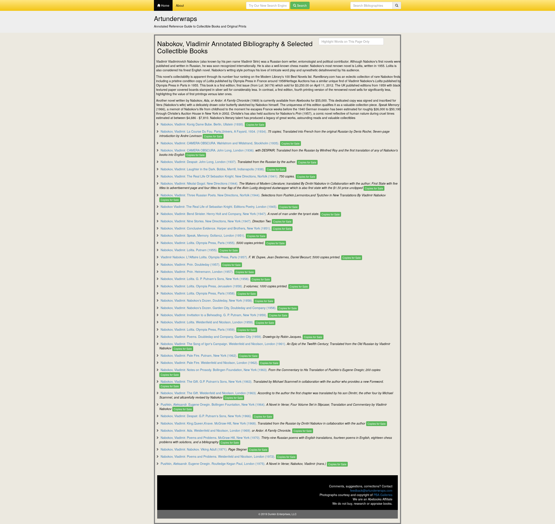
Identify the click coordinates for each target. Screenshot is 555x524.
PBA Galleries (383, 495)
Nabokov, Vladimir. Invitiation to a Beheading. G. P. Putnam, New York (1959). (214, 315)
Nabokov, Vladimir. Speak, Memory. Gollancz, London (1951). (203, 235)
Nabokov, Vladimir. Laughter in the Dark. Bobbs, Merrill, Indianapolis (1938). (213, 169)
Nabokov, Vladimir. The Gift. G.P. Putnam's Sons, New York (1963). (206, 381)
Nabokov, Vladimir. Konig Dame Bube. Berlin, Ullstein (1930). (202, 124)
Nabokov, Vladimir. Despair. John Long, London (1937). (199, 161)
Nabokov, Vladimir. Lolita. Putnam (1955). (189, 250)
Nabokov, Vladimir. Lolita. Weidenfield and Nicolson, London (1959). (207, 322)
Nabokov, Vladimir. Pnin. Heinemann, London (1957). (197, 271)
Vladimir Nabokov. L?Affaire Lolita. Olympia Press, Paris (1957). (204, 257)
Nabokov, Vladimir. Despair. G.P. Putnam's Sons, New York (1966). (206, 416)
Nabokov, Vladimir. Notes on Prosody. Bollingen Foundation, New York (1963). (214, 370)
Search (301, 5)
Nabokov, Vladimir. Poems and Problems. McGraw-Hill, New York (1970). (210, 437)
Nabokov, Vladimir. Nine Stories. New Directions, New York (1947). (206, 221)
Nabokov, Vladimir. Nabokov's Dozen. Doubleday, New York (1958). (207, 300)
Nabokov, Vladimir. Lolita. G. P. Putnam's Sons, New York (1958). (205, 279)
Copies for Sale (255, 124)
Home (164, 5)
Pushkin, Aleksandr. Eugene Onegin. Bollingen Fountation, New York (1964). (213, 404)
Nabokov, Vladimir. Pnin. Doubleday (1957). (190, 264)
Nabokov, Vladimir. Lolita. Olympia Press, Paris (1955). (198, 243)
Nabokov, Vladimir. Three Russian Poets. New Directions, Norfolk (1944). (210, 195)
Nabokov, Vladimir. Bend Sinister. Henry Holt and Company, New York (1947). (214, 214)
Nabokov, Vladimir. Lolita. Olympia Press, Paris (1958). (198, 293)
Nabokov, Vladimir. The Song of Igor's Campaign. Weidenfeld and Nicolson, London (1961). (223, 344)
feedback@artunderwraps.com (371, 490)
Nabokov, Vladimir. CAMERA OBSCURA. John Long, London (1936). (208, 150)
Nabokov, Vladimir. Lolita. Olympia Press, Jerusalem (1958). (202, 286)
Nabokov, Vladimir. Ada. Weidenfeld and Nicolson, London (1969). (206, 430)
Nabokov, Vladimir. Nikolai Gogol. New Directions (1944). (199, 183)
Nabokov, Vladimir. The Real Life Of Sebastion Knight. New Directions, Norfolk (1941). (219, 176)
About (180, 5)
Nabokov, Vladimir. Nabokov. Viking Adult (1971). (194, 449)
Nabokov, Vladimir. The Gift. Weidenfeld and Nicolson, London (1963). (209, 393)
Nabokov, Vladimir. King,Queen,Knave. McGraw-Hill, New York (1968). (209, 423)
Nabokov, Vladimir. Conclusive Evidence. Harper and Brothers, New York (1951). (216, 228)
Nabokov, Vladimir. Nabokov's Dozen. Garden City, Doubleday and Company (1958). (218, 308)
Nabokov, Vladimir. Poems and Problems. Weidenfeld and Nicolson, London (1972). (218, 456)
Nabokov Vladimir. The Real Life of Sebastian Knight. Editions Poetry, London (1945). (219, 206)
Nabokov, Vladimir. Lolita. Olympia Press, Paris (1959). (198, 329)
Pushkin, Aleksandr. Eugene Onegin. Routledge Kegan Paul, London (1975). (213, 463)
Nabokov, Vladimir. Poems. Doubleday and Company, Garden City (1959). (211, 336)
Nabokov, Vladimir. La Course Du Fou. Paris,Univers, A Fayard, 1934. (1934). (214, 131)
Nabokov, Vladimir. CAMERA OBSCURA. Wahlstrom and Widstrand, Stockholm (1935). (220, 143)
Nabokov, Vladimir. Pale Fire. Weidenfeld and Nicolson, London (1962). (209, 362)
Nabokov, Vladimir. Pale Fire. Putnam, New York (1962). (199, 355)
